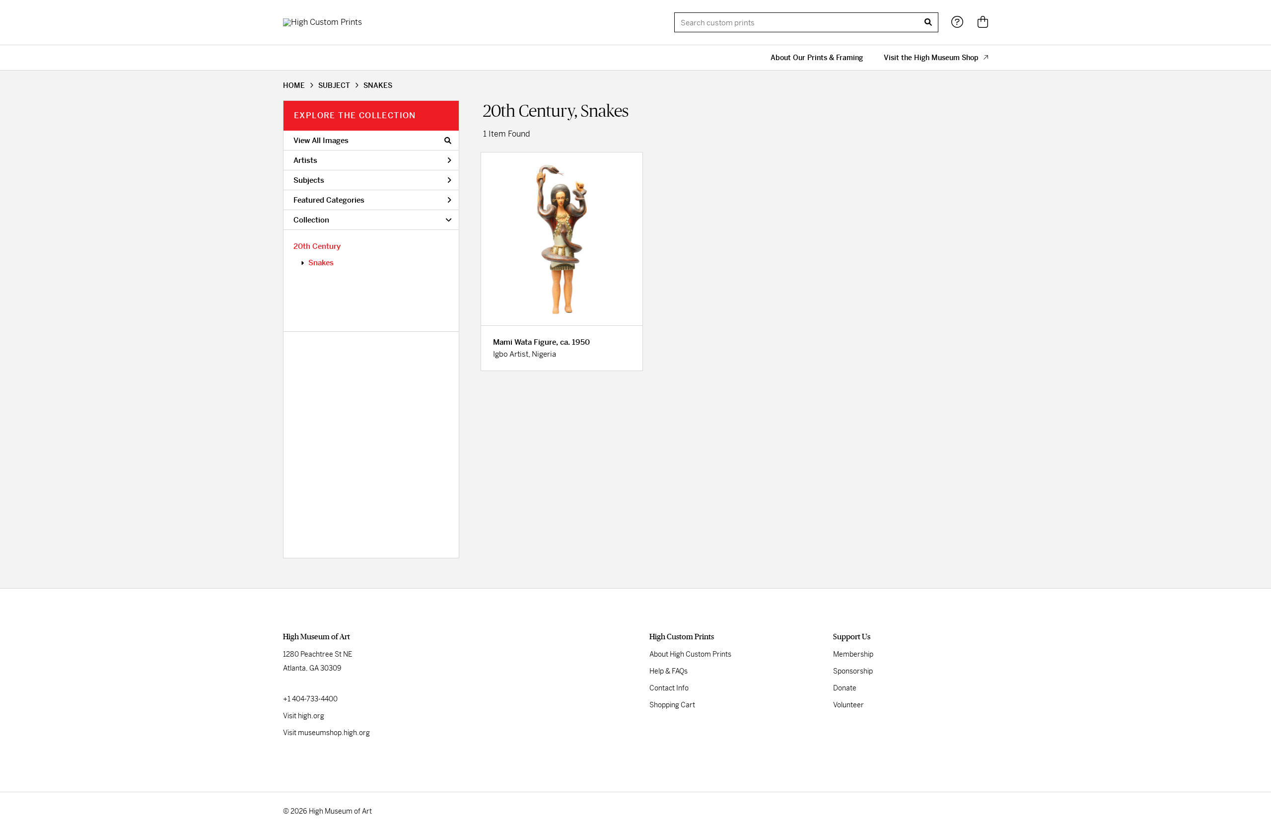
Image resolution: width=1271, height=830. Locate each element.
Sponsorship (853, 671)
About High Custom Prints (690, 654)
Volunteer (848, 704)
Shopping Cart (672, 704)
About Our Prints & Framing (817, 57)
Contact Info (669, 687)
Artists (305, 160)
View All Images (321, 140)
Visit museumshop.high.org (326, 732)
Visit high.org (303, 715)
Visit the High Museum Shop (931, 57)
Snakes (321, 262)
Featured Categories (328, 200)
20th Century (317, 246)
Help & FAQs (668, 671)
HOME (294, 85)
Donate (844, 687)
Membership (853, 654)
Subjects (308, 180)
